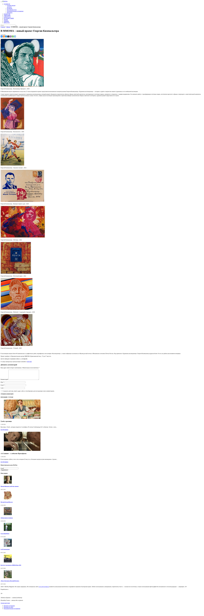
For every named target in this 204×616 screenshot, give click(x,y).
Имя (2, 382)
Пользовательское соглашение (12, 608)
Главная (3, 27)
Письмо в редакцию (9, 605)
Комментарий (4, 379)
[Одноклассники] (4, 36)
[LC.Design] (5, 590)
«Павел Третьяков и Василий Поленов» (10, 580)
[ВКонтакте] (2, 36)
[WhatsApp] (13, 36)
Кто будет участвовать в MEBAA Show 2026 (11, 565)
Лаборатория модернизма (7, 517)
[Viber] (10, 36)
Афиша (8, 27)
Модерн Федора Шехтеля (7, 502)
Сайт (2, 388)
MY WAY (29, 361)
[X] (8, 36)
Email (3, 385)
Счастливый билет (5, 533)
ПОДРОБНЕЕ (4, 429)
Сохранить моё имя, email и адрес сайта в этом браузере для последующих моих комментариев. (28, 391)
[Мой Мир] (6, 36)
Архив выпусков (5, 603)
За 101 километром (5, 549)
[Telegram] (15, 36)
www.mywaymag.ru (44, 586)
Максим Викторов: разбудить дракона (10, 486)
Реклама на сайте (8, 607)
